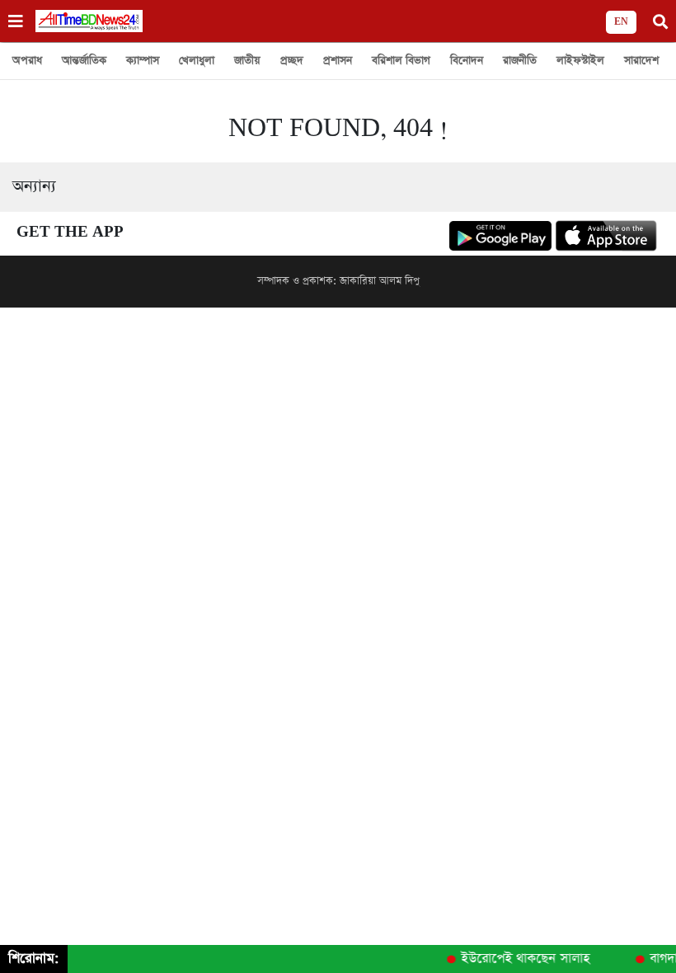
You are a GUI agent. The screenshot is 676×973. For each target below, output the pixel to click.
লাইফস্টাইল (580, 60)
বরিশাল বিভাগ (401, 60)
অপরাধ (27, 60)
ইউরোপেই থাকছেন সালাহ (522, 959)
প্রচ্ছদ (291, 60)
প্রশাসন (337, 60)
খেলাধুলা (196, 60)
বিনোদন (466, 60)
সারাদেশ (641, 60)
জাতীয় (247, 60)
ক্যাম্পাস (142, 60)
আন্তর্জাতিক (84, 60)
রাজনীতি (520, 60)
